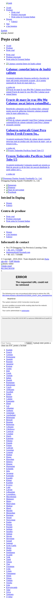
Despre (9, 19)
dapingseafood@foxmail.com (18, 252)
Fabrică (14, 21)
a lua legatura (11, 26)
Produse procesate (18, 14)
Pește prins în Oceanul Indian (23, 17)
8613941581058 (7, 268)
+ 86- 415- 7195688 (14, 250)
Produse (9, 10)
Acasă (8, 7)
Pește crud (15, 12)
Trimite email (6, 266)
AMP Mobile (14, 261)
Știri (8, 24)
